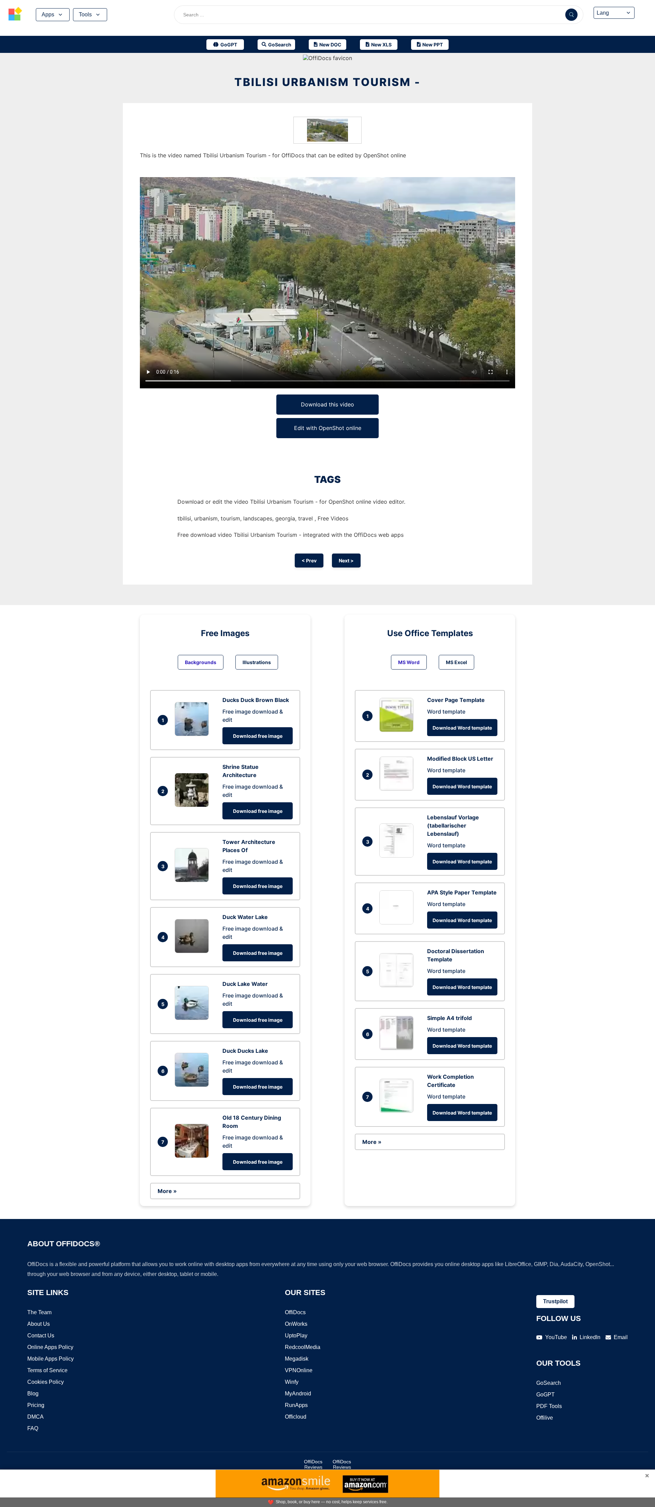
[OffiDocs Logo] (15, 14)
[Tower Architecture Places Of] (193, 880)
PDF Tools (549, 1406)
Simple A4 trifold (449, 1018)
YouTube (556, 1337)
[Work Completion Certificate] (398, 1110)
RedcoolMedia (302, 1347)
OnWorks (296, 1324)
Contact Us (40, 1335)
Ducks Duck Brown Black (255, 700)
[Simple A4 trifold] (398, 1048)
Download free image (257, 736)
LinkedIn (590, 1337)
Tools (85, 14)
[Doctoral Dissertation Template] (398, 985)
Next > (346, 560)
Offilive (544, 1418)
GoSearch (548, 1383)
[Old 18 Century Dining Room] (193, 1155)
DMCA (35, 1417)
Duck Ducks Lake (245, 1050)
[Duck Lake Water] (193, 1018)
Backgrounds (200, 662)
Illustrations (257, 662)
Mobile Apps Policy (50, 1359)
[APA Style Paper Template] (398, 922)
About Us (38, 1324)
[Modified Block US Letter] (398, 788)
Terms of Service (47, 1370)
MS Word (409, 662)
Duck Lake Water (245, 983)
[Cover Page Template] (398, 730)
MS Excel (456, 662)
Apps (48, 14)
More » (167, 1191)
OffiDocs (295, 1312)
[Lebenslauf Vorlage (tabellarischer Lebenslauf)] (398, 855)
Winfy (292, 1382)
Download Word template (462, 728)
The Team (39, 1312)
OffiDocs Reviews (313, 1464)
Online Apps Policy (50, 1347)
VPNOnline (298, 1370)
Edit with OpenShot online (327, 428)
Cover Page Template (456, 700)
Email (621, 1337)
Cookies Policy (45, 1382)
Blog (33, 1393)
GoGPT (545, 1394)
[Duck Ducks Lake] (193, 1084)
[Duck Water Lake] (193, 951)
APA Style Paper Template (462, 892)
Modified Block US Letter (460, 758)
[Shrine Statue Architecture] (193, 805)
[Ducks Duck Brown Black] (193, 734)
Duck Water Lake (245, 917)
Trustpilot (555, 1301)
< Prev (309, 560)
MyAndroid (298, 1393)
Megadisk (296, 1359)
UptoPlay (296, 1335)
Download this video (327, 404)
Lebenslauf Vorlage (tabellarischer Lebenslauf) (453, 825)
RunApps (296, 1405)
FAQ (32, 1428)
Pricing (35, 1405)
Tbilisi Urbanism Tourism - (327, 82)
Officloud (295, 1417)
